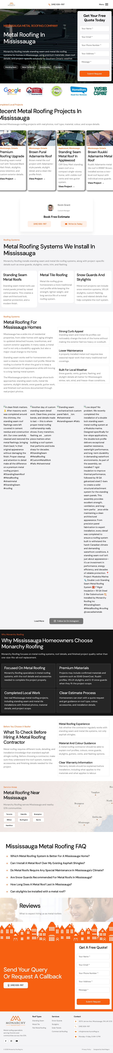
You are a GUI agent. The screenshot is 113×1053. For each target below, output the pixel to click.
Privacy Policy (86, 1049)
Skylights (58, 67)
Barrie (38, 820)
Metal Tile (36, 1024)
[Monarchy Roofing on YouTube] (17, 1041)
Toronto (9, 814)
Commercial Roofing (59, 1031)
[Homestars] (78, 86)
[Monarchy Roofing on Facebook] (6, 1041)
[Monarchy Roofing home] (11, 4)
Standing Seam (10, 67)
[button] (56, 856)
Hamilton (9, 825)
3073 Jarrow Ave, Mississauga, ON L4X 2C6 (94, 1021)
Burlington (24, 820)
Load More (39, 621)
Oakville (24, 814)
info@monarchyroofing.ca (89, 1031)
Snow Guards (45, 67)
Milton (9, 820)
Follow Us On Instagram (68, 621)
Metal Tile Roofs (28, 67)
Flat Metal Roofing (39, 1028)
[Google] (12, 86)
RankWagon (105, 1049)
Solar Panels (56, 1028)
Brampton (38, 814)
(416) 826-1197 (84, 1026)
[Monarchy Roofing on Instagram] (11, 1041)
